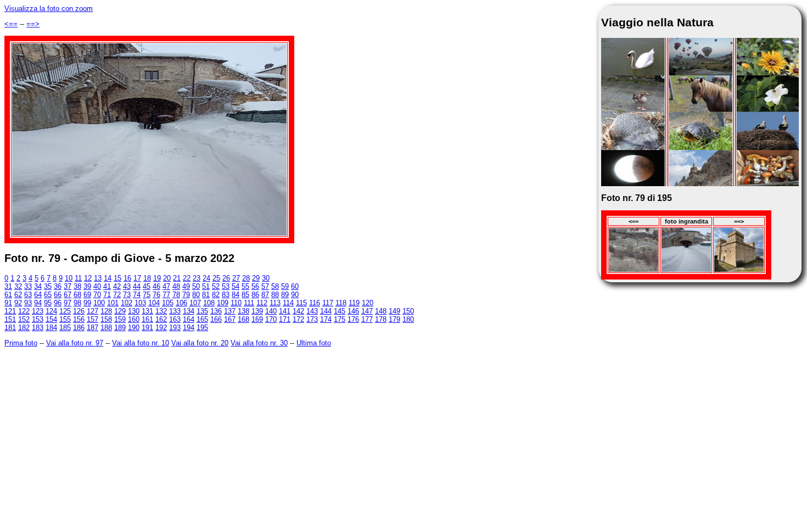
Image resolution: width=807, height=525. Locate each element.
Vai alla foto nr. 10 (140, 343)
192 (161, 327)
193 (175, 327)
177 (367, 319)
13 (98, 278)
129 (120, 311)
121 (10, 311)
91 (8, 303)
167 (230, 319)
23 (196, 278)
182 (24, 327)
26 (226, 278)
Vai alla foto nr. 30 (259, 343)
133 (175, 311)
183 (37, 327)
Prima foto (20, 343)
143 (312, 311)
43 (127, 286)
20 (167, 278)
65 (48, 295)
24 (206, 278)
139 (257, 311)
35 (48, 286)
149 (394, 311)
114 (288, 303)
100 (99, 303)
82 (216, 295)
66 (57, 295)
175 (339, 319)
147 (367, 311)
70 (97, 295)
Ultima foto (313, 343)
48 (176, 286)
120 (367, 303)
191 (147, 327)
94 (38, 303)
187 (92, 327)
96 (57, 303)
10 (68, 278)
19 (157, 278)
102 (126, 303)
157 (92, 319)
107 (195, 303)
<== (11, 24)
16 (127, 278)
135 (202, 311)
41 (107, 286)
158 (106, 319)
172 (298, 319)
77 (166, 295)
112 (261, 303)
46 (156, 286)
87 (265, 295)
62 (18, 295)
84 (235, 295)
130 (133, 311)
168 (243, 319)
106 (181, 303)
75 (146, 295)
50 (196, 286)
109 (222, 303)
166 (216, 319)
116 (314, 303)
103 (140, 303)
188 (106, 327)
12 (88, 278)
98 (77, 303)
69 (87, 295)
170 (271, 319)
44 (137, 286)
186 (79, 327)
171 (284, 319)
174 (326, 319)
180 (408, 319)
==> (33, 24)
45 (146, 286)
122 (24, 311)
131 (147, 311)
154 (51, 319)
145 (339, 311)
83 (225, 295)
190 (133, 327)
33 (28, 286)
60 (295, 286)
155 (65, 319)
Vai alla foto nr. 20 (199, 343)
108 (209, 303)
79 (186, 295)
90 (295, 295)
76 (156, 295)
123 (37, 311)
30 (266, 278)
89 (285, 295)
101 (113, 303)
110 (236, 303)
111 (249, 303)
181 (10, 327)
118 (340, 303)
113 (275, 303)
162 (161, 319)
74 (137, 295)
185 (65, 327)
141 (284, 311)
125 (65, 311)
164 (188, 319)
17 (137, 278)
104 (154, 303)
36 (57, 286)
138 (243, 311)
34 (38, 286)
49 (186, 286)
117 (327, 303)
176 (353, 319)
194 (188, 327)
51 (206, 286)
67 (67, 295)
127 (92, 311)
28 (246, 278)
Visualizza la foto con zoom (48, 8)
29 (256, 278)
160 (133, 319)
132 (161, 311)
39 (87, 286)
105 (167, 303)
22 (186, 278)
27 (236, 278)
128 (106, 311)
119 (354, 303)
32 (18, 286)
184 (51, 327)
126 (79, 311)
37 (67, 286)
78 (176, 295)
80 (196, 295)
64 (38, 295)
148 (380, 311)
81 (206, 295)
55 (245, 286)
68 (77, 295)
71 (107, 295)
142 (298, 311)
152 (24, 319)
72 (117, 295)
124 (51, 311)
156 (79, 319)
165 (202, 319)
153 (37, 319)
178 (380, 319)
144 (326, 311)
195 (202, 327)
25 (216, 278)
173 (312, 319)
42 (117, 286)
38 (77, 286)
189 (120, 327)
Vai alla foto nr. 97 (74, 343)
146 (353, 311)
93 (28, 303)
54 (235, 286)
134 (188, 311)
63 (28, 295)
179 (394, 319)
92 (18, 303)
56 (255, 286)
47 (166, 286)
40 (97, 286)
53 (225, 286)
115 (301, 303)
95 (48, 303)
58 (275, 286)
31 (8, 286)
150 (408, 311)
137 (230, 311)
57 (265, 286)
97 (67, 303)
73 (127, 295)
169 (257, 319)
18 (147, 278)
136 (216, 311)
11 (78, 278)
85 (245, 295)
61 (8, 295)
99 (87, 303)
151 (10, 319)
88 (275, 295)
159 (120, 319)
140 (271, 311)
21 (177, 278)
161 (147, 319)
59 (285, 286)
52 (216, 286)
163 (175, 319)
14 (107, 278)
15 (117, 278)
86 (255, 295)
